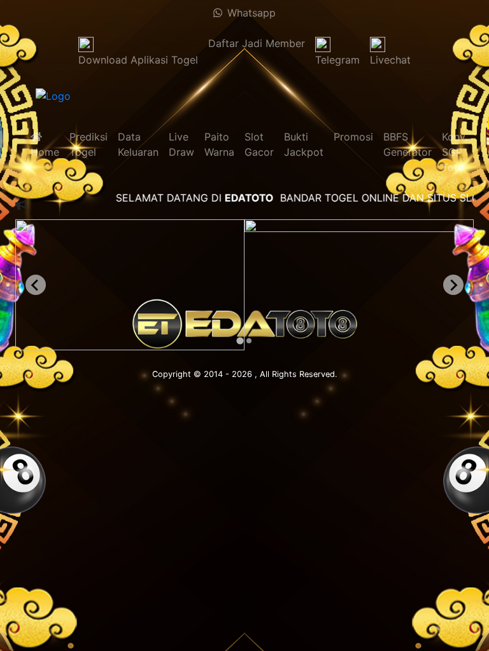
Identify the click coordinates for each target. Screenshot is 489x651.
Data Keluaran (138, 144)
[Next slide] (453, 285)
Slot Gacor (259, 144)
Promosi (353, 136)
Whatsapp (249, 12)
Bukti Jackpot (303, 144)
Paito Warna (219, 144)
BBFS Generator (407, 144)
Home (45, 144)
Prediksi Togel (88, 144)
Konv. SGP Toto (454, 152)
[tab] (239, 340)
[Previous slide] (35, 285)
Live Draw (181, 144)
